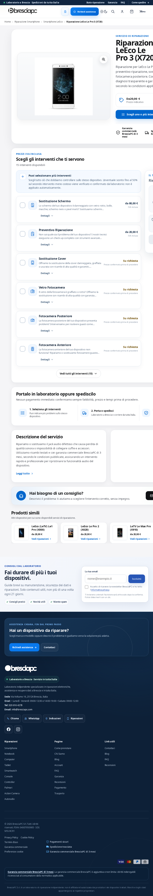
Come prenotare (62, 748)
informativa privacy (100, 589)
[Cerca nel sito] (113, 11)
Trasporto (59, 793)
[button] (103, 59)
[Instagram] (18, 729)
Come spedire (140, 2)
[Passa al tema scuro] (104, 11)
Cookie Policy (27, 837)
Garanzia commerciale (16, 847)
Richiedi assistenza (24, 647)
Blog (56, 759)
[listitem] (129, 132)
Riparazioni (11, 741)
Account (58, 765)
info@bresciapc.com (22, 709)
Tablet (7, 765)
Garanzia (112, 2)
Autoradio (9, 799)
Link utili (110, 741)
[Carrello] (131, 11)
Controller (9, 782)
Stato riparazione (95, 2)
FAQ (123, 2)
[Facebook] (8, 729)
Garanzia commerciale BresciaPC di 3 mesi (73, 851)
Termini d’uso (11, 842)
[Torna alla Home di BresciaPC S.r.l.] (20, 668)
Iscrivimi (136, 578)
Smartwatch (10, 770)
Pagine (58, 741)
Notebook (9, 753)
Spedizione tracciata (61, 846)
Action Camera (12, 793)
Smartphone (10, 748)
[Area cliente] (122, 11)
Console (8, 776)
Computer (9, 759)
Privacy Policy (11, 837)
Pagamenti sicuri (59, 841)
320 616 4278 (15, 705)
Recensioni (59, 782)
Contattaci (49, 647)
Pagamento (60, 787)
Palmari (8, 787)
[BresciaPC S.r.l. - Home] (23, 11)
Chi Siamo (59, 753)
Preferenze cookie (13, 851)
